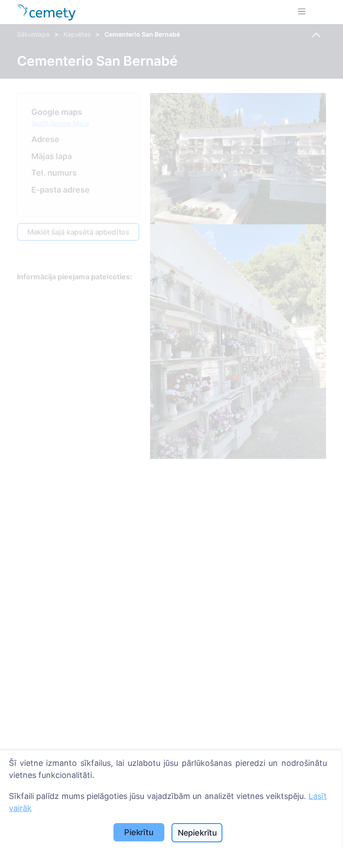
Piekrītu (139, 832)
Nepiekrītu (197, 832)
